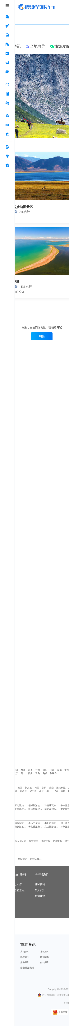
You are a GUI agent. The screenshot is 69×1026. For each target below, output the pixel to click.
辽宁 (15, 773)
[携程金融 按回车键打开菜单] (7, 134)
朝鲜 (44, 787)
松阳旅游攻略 (35, 808)
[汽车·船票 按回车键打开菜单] (7, 63)
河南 (52, 769)
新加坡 (28, 787)
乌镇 (45, 773)
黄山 (23, 773)
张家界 (53, 773)
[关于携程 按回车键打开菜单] (7, 165)
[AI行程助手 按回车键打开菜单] (7, 85)
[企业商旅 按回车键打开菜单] (7, 147)
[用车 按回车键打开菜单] (7, 72)
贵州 (66, 769)
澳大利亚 (61, 787)
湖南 (59, 769)
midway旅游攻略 (53, 808)
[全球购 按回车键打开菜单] (7, 116)
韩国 (36, 787)
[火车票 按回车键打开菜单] (7, 35)
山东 (45, 769)
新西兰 (23, 791)
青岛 (37, 773)
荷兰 (41, 791)
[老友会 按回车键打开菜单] (7, 156)
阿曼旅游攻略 (19, 808)
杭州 (30, 773)
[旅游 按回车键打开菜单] (7, 45)
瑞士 (48, 791)
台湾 (37, 769)
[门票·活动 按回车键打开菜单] (7, 54)
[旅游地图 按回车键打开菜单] (7, 103)
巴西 (56, 791)
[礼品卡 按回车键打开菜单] (7, 125)
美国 (63, 791)
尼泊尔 (33, 791)
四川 (30, 769)
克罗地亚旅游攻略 (21, 805)
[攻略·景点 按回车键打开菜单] (7, 94)
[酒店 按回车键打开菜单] (7, 17)
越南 (51, 787)
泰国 (20, 787)
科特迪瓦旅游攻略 (53, 805)
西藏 (23, 769)
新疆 (15, 769)
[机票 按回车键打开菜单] (7, 26)
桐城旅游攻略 (35, 805)
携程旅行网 (36, 7)
